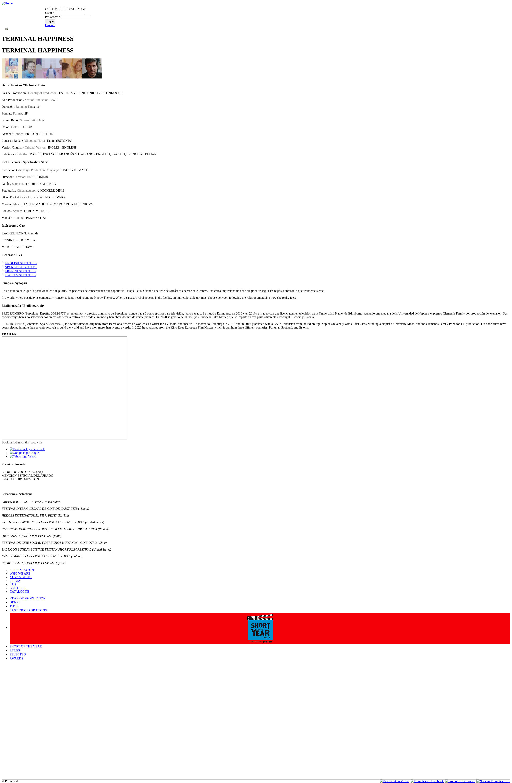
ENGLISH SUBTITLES (21, 263)
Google (34, 452)
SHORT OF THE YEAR (26, 646)
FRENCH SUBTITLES (20, 271)
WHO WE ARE (20, 573)
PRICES (15, 580)
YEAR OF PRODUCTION (28, 598)
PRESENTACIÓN (22, 570)
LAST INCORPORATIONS (28, 610)
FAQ (13, 584)
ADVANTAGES (21, 577)
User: (49, 12)
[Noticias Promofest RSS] (493, 781)
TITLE (14, 606)
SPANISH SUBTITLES (21, 267)
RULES (15, 650)
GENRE (15, 602)
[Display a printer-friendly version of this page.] (6, 28)
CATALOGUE (19, 591)
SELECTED (18, 654)
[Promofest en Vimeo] (394, 781)
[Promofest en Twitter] (460, 781)
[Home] (7, 3)
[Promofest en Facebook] (427, 781)
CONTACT (17, 588)
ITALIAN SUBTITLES (20, 275)
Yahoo (31, 456)
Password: (52, 17)
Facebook (38, 449)
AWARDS (16, 658)
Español (50, 25)
